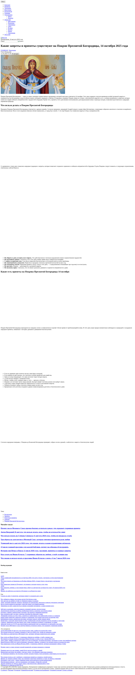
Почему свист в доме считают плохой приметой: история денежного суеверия (25, 647)
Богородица (8, 514)
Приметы (7, 6)
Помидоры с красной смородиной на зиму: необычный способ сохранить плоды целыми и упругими (32, 620)
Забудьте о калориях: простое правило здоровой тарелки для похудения (23, 609)
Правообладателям (27, 670)
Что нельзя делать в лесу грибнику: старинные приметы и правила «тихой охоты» (26, 657)
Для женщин (8, 15)
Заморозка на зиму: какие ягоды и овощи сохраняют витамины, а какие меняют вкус (27, 606)
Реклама (10, 670)
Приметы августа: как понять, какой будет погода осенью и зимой (21, 650)
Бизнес (10, 29)
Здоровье (7, 13)
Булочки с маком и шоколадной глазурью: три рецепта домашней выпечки (24, 612)
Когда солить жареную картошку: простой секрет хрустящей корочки (22, 604)
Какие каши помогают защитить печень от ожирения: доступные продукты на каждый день (30, 617)
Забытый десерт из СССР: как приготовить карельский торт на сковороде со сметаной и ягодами (31, 624)
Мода (9, 16)
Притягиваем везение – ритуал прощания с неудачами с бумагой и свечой (24, 662)
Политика (11, 23)
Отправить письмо (56, 670)
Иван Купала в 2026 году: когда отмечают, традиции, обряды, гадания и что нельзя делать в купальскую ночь (35, 642)
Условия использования (41, 670)
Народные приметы (10, 518)
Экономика (11, 24)
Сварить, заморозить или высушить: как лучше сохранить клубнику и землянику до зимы (29, 622)
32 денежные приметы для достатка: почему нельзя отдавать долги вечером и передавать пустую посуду (33, 653)
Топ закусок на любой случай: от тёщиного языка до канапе (19, 601)
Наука (10, 31)
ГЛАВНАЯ (4, 50)
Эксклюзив (11, 33)
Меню (3, 1)
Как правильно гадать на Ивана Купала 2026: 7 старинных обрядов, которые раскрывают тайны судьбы (33, 644)
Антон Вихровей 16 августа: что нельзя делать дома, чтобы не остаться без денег (33, 532)
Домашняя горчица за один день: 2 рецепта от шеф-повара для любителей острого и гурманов (30, 615)
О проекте (4, 670)
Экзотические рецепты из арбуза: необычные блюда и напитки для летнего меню (26, 611)
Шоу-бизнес (12, 21)
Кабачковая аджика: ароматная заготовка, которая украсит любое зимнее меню (25, 619)
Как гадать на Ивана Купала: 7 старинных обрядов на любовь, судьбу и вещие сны (34, 554)
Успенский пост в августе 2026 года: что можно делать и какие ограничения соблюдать (35, 543)
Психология (8, 11)
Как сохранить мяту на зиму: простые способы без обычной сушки (22, 614)
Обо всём (7, 34)
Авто (9, 26)
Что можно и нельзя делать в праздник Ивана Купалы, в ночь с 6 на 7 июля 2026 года (35, 558)
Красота (10, 18)
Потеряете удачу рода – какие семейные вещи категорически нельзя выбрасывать (26, 660)
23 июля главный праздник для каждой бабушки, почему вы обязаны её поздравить (35, 547)
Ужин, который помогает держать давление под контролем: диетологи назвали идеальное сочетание (32, 602)
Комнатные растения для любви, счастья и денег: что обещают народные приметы (27, 652)
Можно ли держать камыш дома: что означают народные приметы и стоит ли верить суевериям (31, 658)
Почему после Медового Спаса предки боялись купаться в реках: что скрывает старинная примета (40, 528)
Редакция (17, 670)
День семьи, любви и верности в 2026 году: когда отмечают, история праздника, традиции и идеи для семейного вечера (38, 640)
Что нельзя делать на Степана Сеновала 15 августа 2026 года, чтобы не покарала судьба (36, 536)
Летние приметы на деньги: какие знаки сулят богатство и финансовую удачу (25, 663)
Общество (7, 20)
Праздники (7, 10)
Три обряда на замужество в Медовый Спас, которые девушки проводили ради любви (35, 539)
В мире (10, 28)
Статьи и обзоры (67, 670)
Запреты (7, 516)
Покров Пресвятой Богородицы (14, 521)
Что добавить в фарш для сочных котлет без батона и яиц (19, 599)
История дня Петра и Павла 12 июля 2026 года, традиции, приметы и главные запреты (36, 551)
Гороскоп (7, 5)
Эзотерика (7, 8)
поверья (6, 519)
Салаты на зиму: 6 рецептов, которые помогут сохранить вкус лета (22, 596)
